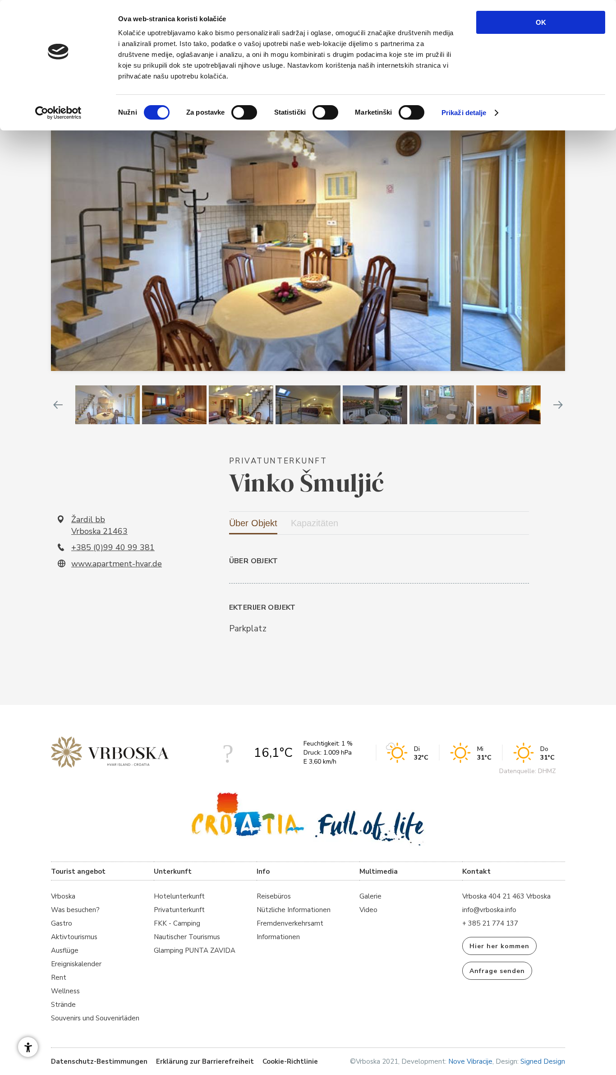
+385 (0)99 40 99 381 (113, 547)
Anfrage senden (497, 971)
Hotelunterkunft (179, 896)
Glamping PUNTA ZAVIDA (194, 950)
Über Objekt (253, 523)
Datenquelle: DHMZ (527, 771)
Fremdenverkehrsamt (290, 923)
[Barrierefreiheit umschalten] (28, 1047)
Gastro (61, 923)
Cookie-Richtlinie (290, 1061)
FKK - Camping (177, 923)
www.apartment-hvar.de (116, 563)
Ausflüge (64, 950)
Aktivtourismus (74, 936)
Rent (58, 977)
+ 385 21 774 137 (490, 923)
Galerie (370, 896)
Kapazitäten (314, 523)
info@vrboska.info (489, 909)
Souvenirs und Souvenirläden (95, 1018)
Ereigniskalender (76, 963)
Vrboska (63, 896)
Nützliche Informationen (294, 909)
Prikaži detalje (464, 112)
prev (57, 405)
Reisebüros (274, 896)
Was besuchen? (75, 909)
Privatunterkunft (179, 909)
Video (368, 909)
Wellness (65, 991)
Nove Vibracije (470, 1061)
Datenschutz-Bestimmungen (99, 1061)
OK (541, 22)
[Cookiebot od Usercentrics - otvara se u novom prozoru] (58, 113)
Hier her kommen (499, 946)
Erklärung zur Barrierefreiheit (205, 1061)
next (558, 405)
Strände (63, 1004)
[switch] (244, 112)
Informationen (278, 936)
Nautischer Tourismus (187, 936)
